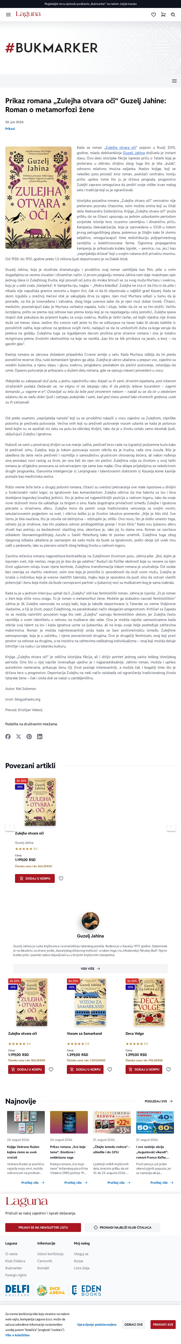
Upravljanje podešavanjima (97, 1325)
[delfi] (17, 1290)
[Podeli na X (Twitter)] (18, 736)
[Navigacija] (90, 81)
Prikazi (10, 129)
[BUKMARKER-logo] (51, 48)
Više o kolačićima (17, 1335)
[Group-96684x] (86, 1290)
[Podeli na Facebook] (8, 736)
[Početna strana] (29, 14)
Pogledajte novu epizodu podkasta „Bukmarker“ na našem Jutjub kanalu (91, 4)
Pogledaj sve (156, 1101)
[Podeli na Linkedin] (39, 736)
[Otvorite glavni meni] (8, 14)
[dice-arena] (51, 1290)
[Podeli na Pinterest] (29, 736)
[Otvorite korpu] (163, 14)
